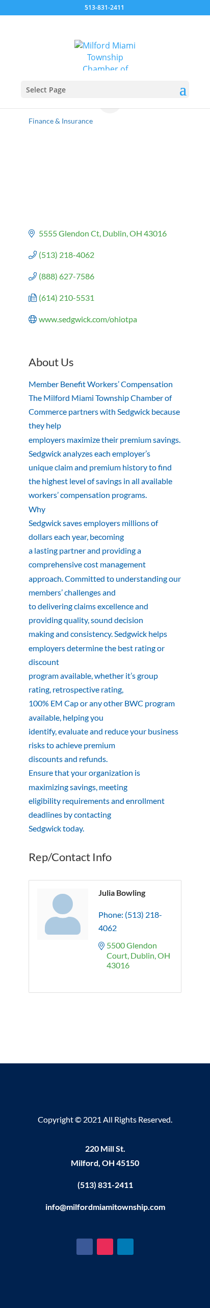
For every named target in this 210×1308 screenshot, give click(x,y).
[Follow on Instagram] (105, 1247)
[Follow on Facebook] (84, 1247)
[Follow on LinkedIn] (125, 1247)
